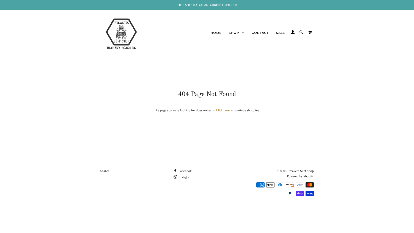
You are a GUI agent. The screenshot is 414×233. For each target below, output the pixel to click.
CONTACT (260, 33)
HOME (216, 33)
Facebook (184, 171)
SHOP (234, 33)
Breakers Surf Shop (301, 171)
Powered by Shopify (300, 176)
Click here (223, 110)
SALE (280, 33)
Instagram (185, 177)
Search (105, 171)
